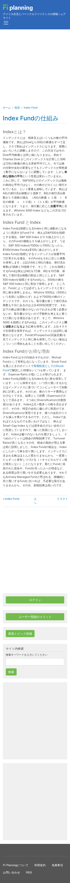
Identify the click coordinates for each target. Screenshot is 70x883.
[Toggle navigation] (6, 23)
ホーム (7, 107)
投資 (17, 107)
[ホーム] (18, 8)
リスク (62, 499)
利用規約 (40, 865)
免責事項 (57, 865)
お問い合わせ (11, 872)
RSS (29, 872)
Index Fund (31, 107)
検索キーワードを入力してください (27, 654)
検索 (11, 672)
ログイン (35, 600)
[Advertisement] (35, 66)
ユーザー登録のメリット (35, 617)
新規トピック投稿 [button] (20, 633)
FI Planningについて (15, 865)
